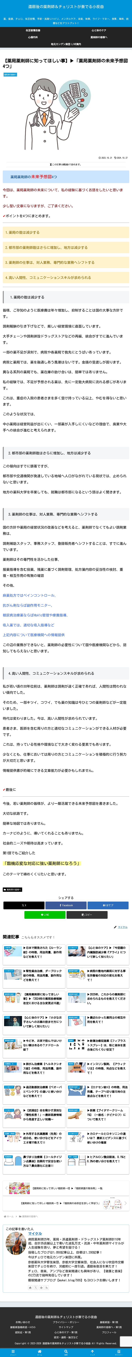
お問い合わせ (23, 1322)
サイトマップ (66, 1327)
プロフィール (109, 1332)
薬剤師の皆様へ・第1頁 (109, 1327)
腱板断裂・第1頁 (109, 1322)
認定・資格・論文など (66, 1337)
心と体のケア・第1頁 (65, 1332)
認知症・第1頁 (23, 1332)
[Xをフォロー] (36, 1287)
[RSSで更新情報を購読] (46, 1287)
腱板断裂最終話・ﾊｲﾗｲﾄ (23, 1327)
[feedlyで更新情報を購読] (41, 1287)
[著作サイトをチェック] (30, 1287)
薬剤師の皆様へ (14, 890)
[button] (87, 915)
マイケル (35, 1233)
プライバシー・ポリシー (66, 1322)
